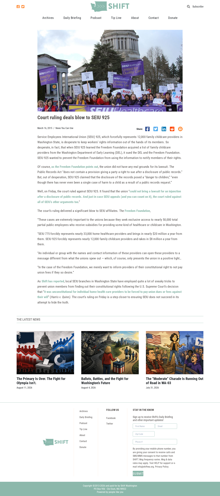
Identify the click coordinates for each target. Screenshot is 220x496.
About (135, 18)
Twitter (109, 423)
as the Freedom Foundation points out (74, 166)
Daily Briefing (72, 18)
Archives (48, 18)
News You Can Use (64, 128)
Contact (153, 18)
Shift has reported (53, 281)
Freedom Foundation (137, 211)
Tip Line (116, 18)
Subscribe (197, 6)
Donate (172, 18)
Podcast (96, 18)
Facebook (111, 418)
